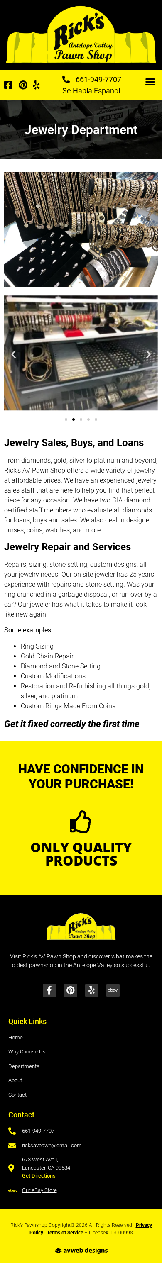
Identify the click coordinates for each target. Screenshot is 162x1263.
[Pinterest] (70, 990)
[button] (150, 82)
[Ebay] (113, 990)
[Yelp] (91, 990)
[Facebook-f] (49, 990)
